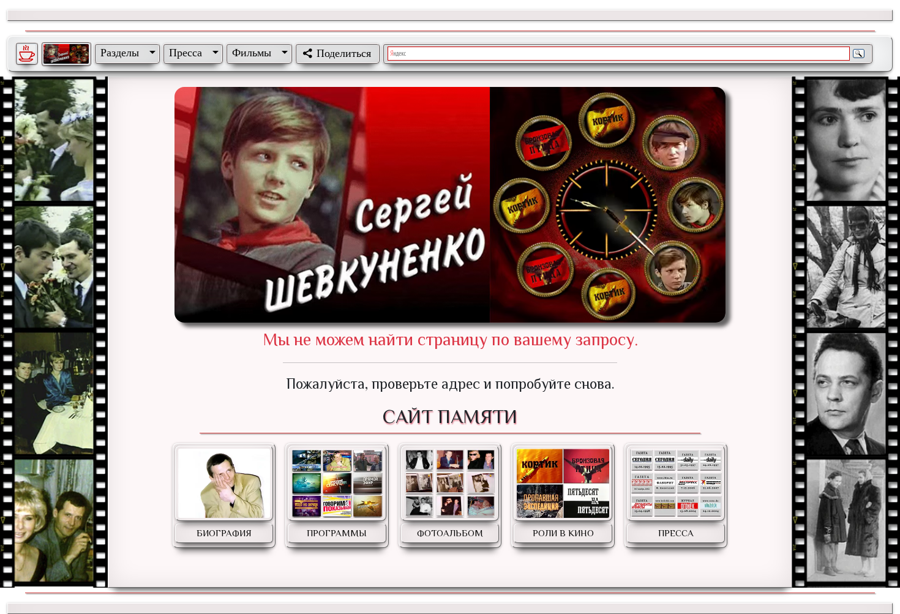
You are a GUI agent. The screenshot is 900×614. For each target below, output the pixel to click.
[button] (126, 53)
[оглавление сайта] (66, 54)
